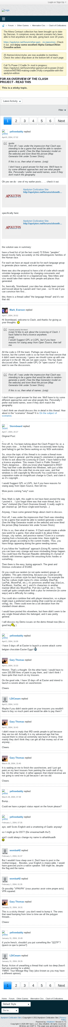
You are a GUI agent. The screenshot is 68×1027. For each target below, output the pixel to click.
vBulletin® (50, 1022)
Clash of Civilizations (57, 25)
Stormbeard (16, 426)
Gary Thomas (17, 660)
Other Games (23, 25)
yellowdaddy (16, 131)
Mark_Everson (17, 310)
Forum (11, 25)
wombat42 (15, 850)
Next (61, 121)
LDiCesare (15, 698)
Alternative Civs (38, 25)
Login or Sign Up (56, 2)
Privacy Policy (63, 1019)
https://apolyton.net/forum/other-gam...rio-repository (30, 42)
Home (4, 999)
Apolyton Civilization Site (35, 189)
